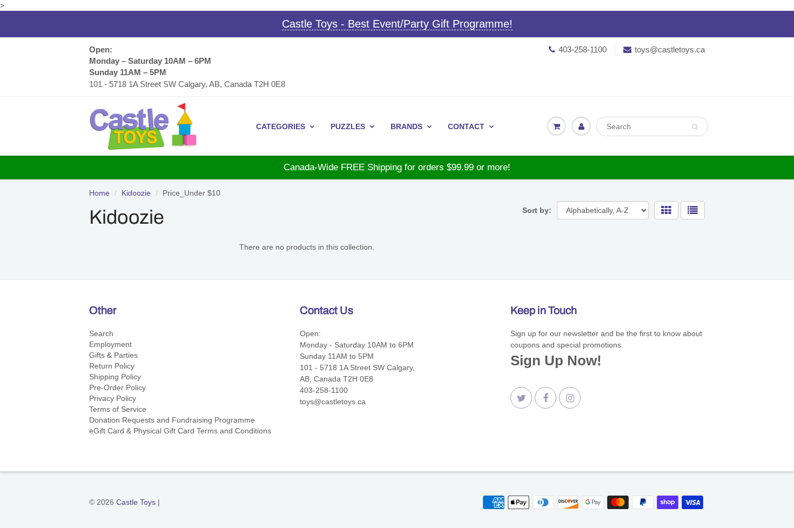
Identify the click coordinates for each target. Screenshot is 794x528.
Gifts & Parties (113, 355)
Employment (110, 344)
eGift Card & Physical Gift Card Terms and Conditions (180, 430)
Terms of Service (117, 409)
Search (101, 333)
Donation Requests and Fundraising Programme (172, 420)
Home (99, 193)
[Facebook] (545, 398)
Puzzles (348, 126)
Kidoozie (136, 193)
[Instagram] (570, 398)
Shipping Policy (115, 376)
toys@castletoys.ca (670, 49)
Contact (466, 126)
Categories (280, 126)
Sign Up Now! (556, 360)
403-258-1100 (583, 49)
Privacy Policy (112, 398)
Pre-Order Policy (117, 387)
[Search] (694, 127)
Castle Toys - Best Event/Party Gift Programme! (397, 24)
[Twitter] (521, 398)
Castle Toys (136, 502)
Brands (406, 126)
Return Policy (111, 366)
